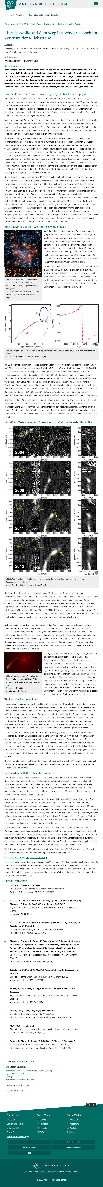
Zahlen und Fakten (15, 1124)
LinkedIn (43, 1128)
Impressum (39, 1172)
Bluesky (42, 1119)
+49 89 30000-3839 (16, 1074)
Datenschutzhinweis (55, 1172)
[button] (39, 274)
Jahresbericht (13, 1128)
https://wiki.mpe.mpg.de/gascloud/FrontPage (27, 857)
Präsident (11, 1119)
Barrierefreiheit (72, 1172)
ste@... (11, 1077)
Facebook (74, 1119)
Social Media (44, 1115)
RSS (29, 1153)
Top (93, 1105)
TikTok (42, 1132)
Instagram (74, 1124)
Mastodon (43, 1124)
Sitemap (28, 1172)
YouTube (73, 1128)
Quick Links (13, 1115)
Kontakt (30, 1142)
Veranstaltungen (29, 1147)
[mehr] (12, 289)
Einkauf (10, 1132)
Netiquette (71, 1132)
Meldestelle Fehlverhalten (18, 1136)
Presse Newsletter (73, 1142)
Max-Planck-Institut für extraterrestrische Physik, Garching (29, 1071)
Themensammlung (73, 1147)
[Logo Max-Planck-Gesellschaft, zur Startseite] (45, 5)
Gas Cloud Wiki (16, 1090)
